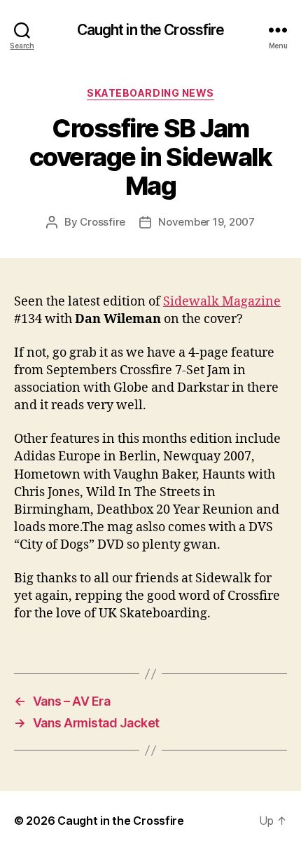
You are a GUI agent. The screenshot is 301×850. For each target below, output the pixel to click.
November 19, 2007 (206, 221)
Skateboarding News (150, 93)
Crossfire (102, 221)
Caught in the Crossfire (151, 29)
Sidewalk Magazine (222, 302)
